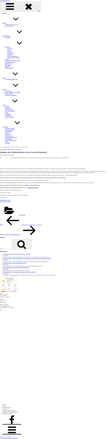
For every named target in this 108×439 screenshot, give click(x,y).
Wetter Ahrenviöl (9, 278)
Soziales (7, 141)
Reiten (6, 112)
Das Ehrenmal (11, 53)
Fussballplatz (8, 114)
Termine (4, 78)
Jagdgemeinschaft (9, 135)
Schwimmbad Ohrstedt (10, 111)
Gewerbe (4, 89)
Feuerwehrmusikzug (9, 129)
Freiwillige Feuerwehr (10, 128)
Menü (39, 10)
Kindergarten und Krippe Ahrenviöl (12, 60)
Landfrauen (7, 132)
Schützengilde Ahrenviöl (10, 140)
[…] (48, 257)
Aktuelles (4, 23)
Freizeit (4, 105)
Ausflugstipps (8, 108)
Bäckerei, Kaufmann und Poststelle (13, 92)
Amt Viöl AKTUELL (9, 26)
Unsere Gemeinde (6, 35)
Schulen (7, 59)
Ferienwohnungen (9, 93)
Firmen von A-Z (8, 90)
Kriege (9, 50)
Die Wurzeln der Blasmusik (14, 57)
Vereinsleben (5, 126)
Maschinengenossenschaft (11, 137)
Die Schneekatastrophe (13, 56)
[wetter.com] (3, 291)
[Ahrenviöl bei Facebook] (11, 424)
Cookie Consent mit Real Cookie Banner (9, 438)
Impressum (4, 409)
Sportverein (7, 143)
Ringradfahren (8, 115)
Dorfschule (10, 54)
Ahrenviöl (7, 106)
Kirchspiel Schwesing (10, 62)
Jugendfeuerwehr (9, 131)
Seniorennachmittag (9, 117)
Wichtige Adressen (9, 68)
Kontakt (4, 406)
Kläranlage (10, 48)
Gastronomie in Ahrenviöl (10, 95)
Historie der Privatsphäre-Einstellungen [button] (10, 412)
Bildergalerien (8, 65)
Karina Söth (18, 149)
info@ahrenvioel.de (6, 306)
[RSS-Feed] (11, 434)
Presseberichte (8, 63)
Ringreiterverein (8, 138)
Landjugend (7, 134)
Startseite (4, 13)
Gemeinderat (8, 37)
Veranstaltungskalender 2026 (11, 79)
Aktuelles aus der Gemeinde (11, 24)
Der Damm (10, 51)
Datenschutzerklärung (6, 407)
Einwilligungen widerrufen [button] (7, 413)
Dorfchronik (7, 47)
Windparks (7, 66)
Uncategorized (22, 215)
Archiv (1, 293)
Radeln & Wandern (9, 109)
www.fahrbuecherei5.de (32, 187)
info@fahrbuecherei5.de (5, 200)
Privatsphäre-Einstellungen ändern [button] (9, 410)
